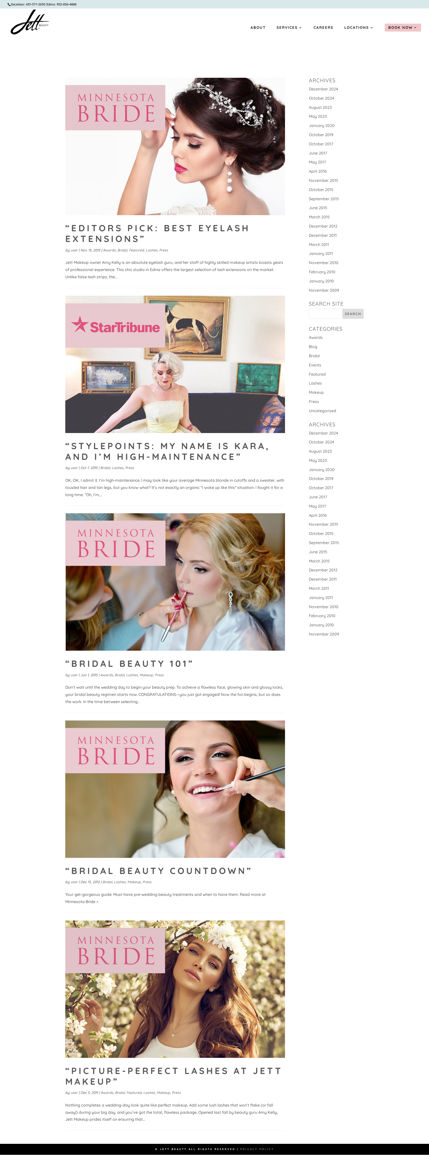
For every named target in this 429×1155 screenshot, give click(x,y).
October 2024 (321, 98)
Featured (136, 250)
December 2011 (323, 235)
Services (287, 27)
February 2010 (322, 271)
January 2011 (321, 253)
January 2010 (321, 281)
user (74, 250)
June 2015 (318, 207)
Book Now (400, 27)
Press (163, 250)
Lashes (151, 250)
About (258, 27)
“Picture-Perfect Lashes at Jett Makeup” (174, 1076)
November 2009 (324, 290)
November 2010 (323, 262)
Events (315, 364)
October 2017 (321, 143)
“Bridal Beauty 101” (129, 663)
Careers (323, 27)
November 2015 (323, 180)
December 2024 (323, 88)
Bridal (122, 250)
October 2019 (321, 134)
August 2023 (320, 107)
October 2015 (321, 189)
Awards (109, 250)
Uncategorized (322, 410)
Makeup (146, 675)
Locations (356, 27)
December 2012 (323, 226)
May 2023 (318, 116)
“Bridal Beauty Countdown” (158, 870)
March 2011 (319, 244)
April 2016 (318, 171)
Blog (313, 346)
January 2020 (322, 125)
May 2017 (317, 161)
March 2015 (319, 216)
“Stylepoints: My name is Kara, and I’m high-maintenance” (167, 451)
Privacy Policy (257, 1149)
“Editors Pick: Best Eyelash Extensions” (157, 233)
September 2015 (324, 198)
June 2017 (318, 153)
